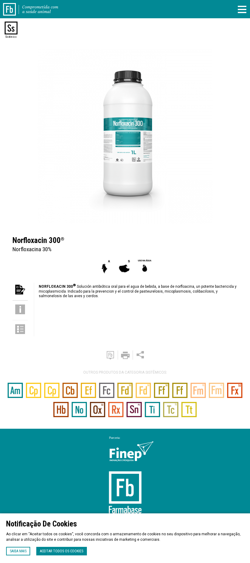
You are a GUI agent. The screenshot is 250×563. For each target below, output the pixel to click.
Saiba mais (18, 551)
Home (13, 5)
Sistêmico (11, 36)
